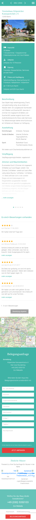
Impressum (10, 512)
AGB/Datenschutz (23, 512)
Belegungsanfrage (18, 517)
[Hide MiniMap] (34, 343)
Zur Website (18, 506)
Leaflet (23, 346)
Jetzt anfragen (18, 450)
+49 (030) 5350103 (18, 368)
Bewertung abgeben (19, 311)
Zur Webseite (18, 370)
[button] (18, 329)
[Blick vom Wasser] (16, 204)
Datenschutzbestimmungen (24, 445)
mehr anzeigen (7, 255)
